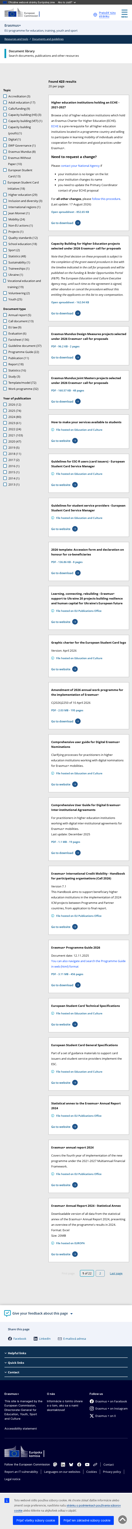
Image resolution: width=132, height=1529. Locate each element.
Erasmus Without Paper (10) (19, 161)
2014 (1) (13, 478)
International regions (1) (24, 207)
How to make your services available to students (86, 422)
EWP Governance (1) (22, 145)
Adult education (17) (21, 102)
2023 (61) (14, 423)
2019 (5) (13, 448)
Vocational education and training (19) (24, 284)
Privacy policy (112, 1472)
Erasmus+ (11, 1394)
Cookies (91, 1472)
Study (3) (14, 376)
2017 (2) (13, 460)
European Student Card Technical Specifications (85, 1006)
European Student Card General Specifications (84, 1045)
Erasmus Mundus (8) (22, 152)
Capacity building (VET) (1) (25, 121)
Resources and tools (16, 39)
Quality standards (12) (23, 238)
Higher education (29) (22, 195)
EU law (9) (14, 327)
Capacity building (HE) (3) (24, 115)
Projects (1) (15, 232)
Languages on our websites (62, 1472)
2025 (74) (14, 411)
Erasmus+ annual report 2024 (72, 1147)
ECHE (54, 126)
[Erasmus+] (24, 12)
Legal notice (12, 1479)
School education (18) (22, 244)
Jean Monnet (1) (19, 213)
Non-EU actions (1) (20, 225)
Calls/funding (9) (19, 109)
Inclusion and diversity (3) (25, 201)
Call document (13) (21, 321)
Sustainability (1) (19, 262)
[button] (95, 15)
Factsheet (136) (18, 340)
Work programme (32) (23, 389)
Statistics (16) (17, 370)
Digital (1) (14, 139)
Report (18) (16, 364)
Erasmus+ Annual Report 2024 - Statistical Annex (86, 1206)
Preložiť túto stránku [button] (107, 14)
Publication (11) (18, 358)
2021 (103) (15, 435)
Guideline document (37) (24, 346)
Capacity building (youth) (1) (19, 130)
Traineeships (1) (18, 268)
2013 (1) (13, 484)
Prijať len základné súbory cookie (86, 1520)
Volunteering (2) (19, 293)
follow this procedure (106, 199)
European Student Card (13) (20, 173)
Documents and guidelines (48, 39)
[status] (86, 83)
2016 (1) (13, 466)
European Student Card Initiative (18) (23, 185)
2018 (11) (14, 454)
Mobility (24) (16, 219)
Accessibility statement (20, 1428)
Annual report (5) (19, 315)
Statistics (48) (17, 256)
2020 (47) (14, 441)
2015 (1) (13, 472)
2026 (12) (14, 404)
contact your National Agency (80, 166)
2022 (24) (14, 429)
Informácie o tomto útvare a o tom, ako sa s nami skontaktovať (65, 1405)
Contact (108, 1464)
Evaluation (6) (17, 333)
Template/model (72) (22, 383)
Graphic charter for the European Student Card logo (88, 642)
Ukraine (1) (15, 275)
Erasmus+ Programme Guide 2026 (75, 947)
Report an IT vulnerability (21, 1472)
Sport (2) (14, 250)
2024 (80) (14, 417)
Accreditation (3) (19, 96)
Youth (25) (15, 299)
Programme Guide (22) (23, 352)
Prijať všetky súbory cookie (35, 1520)
